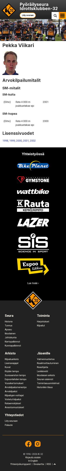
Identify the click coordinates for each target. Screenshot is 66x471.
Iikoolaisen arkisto (46, 375)
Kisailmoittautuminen (48, 363)
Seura (9, 316)
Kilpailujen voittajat (14, 395)
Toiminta (43, 316)
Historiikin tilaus (45, 387)
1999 (12, 140)
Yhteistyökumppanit (20, 464)
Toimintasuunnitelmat (48, 383)
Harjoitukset (43, 321)
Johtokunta (10, 337)
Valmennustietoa (45, 359)
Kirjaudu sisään (33, 457)
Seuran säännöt (45, 379)
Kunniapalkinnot (13, 345)
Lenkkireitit (42, 371)
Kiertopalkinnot (12, 341)
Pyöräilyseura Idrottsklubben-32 (39, 6)
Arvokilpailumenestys (16, 387)
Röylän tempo (12, 371)
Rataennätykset (13, 403)
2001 (26, 140)
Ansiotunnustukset (14, 407)
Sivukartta (38, 464)
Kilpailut (41, 325)
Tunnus (8, 325)
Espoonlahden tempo (15, 379)
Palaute (9, 425)
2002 (33, 140)
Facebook (28, 444)
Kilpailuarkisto (12, 359)
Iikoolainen (10, 333)
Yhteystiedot (14, 415)
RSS (49, 464)
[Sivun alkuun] (55, 464)
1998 (5, 140)
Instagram (37, 444)
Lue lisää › (33, 283)
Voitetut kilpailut (13, 399)
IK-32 (9, 10)
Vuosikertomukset (14, 383)
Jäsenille (43, 353)
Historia (8, 321)
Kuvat (8, 367)
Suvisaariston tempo (15, 375)
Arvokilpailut (11, 391)
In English (33, 461)
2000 (19, 140)
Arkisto (10, 353)
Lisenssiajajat (11, 363)
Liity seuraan (27, 15)
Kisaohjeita (42, 367)
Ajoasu (8, 329)
